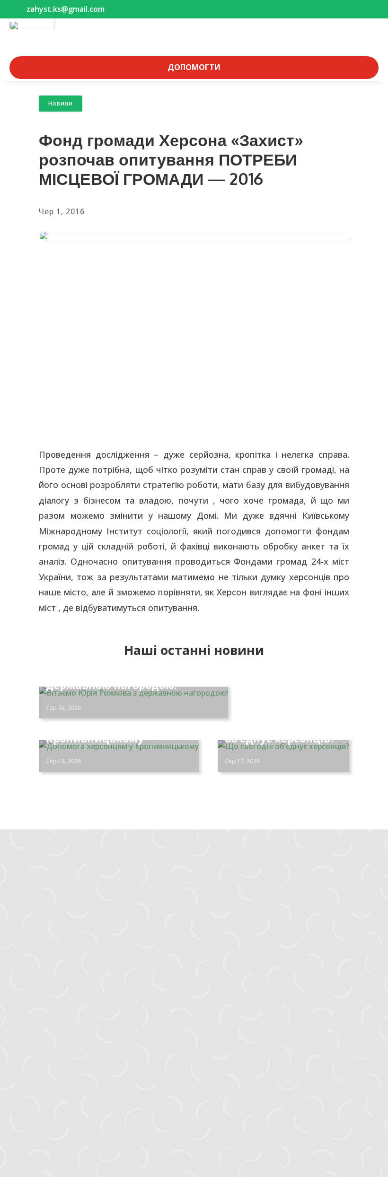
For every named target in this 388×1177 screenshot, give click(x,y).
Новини (60, 103)
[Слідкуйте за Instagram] (36, 938)
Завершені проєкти (52, 1031)
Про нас (31, 1080)
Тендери (33, 1068)
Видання (33, 1043)
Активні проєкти (47, 1019)
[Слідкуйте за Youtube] (54, 938)
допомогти (194, 67)
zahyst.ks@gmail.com (48, 893)
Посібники (36, 1056)
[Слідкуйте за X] (73, 938)
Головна (33, 994)
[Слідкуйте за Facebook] (17, 938)
